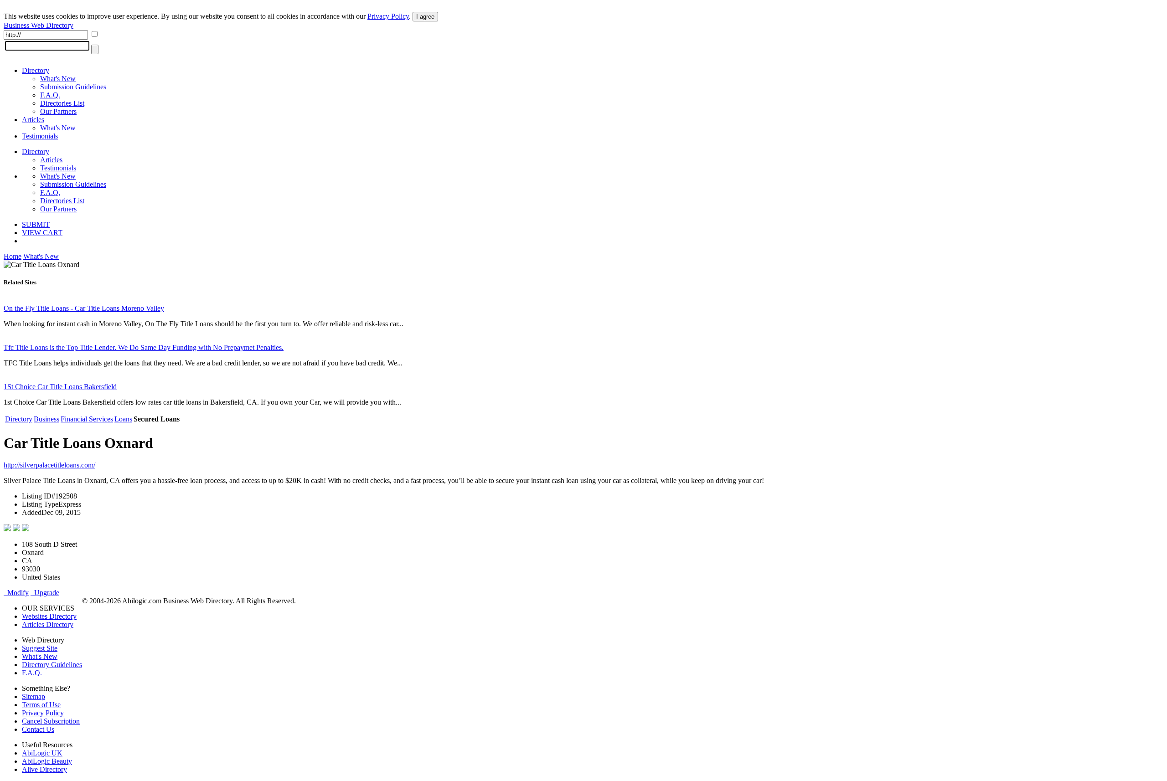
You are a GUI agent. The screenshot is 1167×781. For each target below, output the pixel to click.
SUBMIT (36, 224)
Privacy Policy (388, 16)
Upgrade (45, 592)
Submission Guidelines (73, 87)
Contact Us (38, 729)
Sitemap (33, 696)
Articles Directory (47, 624)
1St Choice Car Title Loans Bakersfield (60, 386)
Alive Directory (44, 769)
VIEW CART (42, 232)
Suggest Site (39, 648)
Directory (35, 70)
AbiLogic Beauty (47, 761)
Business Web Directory (38, 25)
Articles (33, 119)
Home (12, 256)
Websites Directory (49, 616)
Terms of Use (41, 705)
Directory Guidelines (52, 664)
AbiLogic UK (42, 753)
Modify (16, 592)
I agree (425, 16)
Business (46, 419)
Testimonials (40, 136)
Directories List (62, 103)
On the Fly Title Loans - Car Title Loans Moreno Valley (84, 308)
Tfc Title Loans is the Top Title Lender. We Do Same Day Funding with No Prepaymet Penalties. (144, 347)
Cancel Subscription (51, 721)
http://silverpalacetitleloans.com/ (49, 465)
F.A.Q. (50, 95)
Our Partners (58, 111)
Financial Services (87, 419)
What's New (58, 78)
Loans (123, 419)
